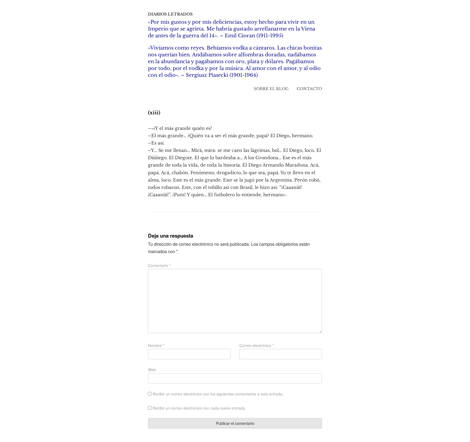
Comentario (159, 265)
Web (152, 369)
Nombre (156, 345)
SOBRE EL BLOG (271, 88)
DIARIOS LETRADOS (170, 14)
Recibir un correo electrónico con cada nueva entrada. (199, 408)
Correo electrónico (256, 345)
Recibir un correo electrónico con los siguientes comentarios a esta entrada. (218, 394)
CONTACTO (309, 88)
